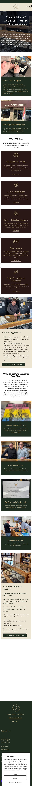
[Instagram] (18, 721)
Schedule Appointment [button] (15, 717)
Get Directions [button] (5, 749)
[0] (30, 7)
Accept (15, 774)
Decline (15, 778)
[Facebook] (14, 721)
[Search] (27, 7)
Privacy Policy (23, 770)
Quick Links (5, 731)
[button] (13, 364)
